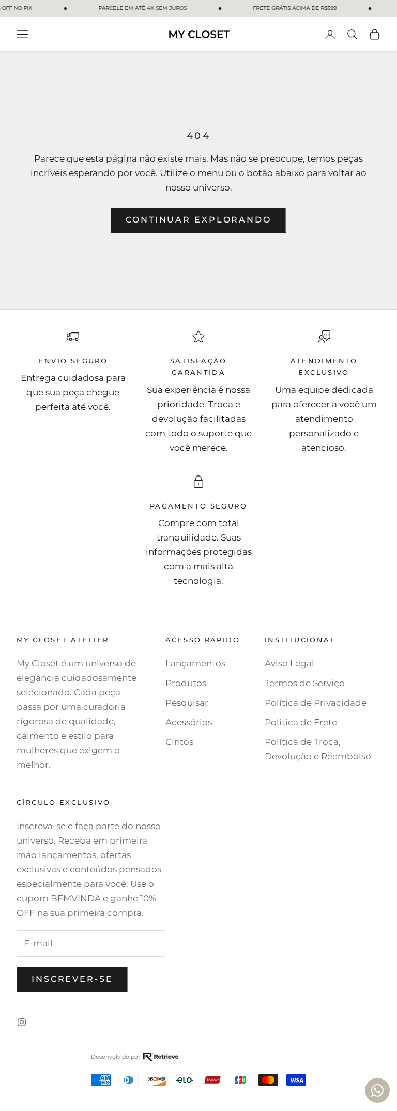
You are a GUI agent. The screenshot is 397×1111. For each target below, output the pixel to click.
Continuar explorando (198, 220)
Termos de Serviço (305, 683)
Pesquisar (186, 702)
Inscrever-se (72, 979)
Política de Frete (301, 722)
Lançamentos (195, 663)
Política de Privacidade (316, 702)
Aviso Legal (289, 663)
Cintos (179, 742)
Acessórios (188, 722)
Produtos (185, 683)
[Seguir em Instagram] (22, 1022)
